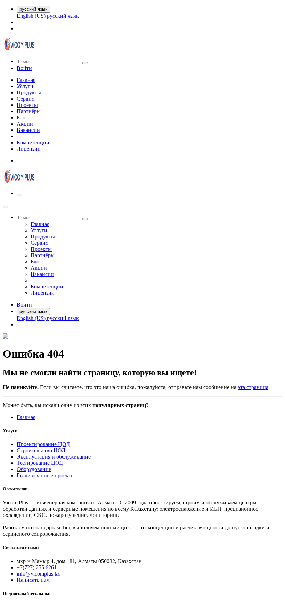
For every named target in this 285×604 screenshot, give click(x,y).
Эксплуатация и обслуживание (54, 457)
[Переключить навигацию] (19, 195)
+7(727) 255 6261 (37, 567)
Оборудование (34, 469)
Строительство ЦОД (41, 450)
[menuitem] (32, 16)
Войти (24, 68)
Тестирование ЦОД (40, 463)
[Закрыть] (5, 207)
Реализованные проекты (46, 475)
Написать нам (33, 580)
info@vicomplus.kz (38, 574)
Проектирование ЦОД (43, 444)
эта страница (253, 387)
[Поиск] (85, 63)
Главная (26, 417)
